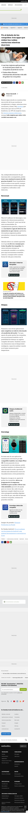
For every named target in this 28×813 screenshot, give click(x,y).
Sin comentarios (7, 82)
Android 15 (17, 729)
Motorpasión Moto (18, 776)
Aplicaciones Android (12, 539)
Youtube (14, 701)
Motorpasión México (19, 802)
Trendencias (5, 784)
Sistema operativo (6, 720)
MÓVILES (10, 5)
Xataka (3, 754)
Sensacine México (18, 798)
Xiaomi (3, 726)
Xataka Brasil (5, 798)
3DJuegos (16, 754)
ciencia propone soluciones (12, 113)
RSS (20, 701)
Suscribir (23, 689)
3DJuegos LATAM (18, 796)
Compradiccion (5, 788)
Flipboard (20, 83)
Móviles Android (6, 714)
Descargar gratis (15, 275)
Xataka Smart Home (6, 760)
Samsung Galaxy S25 (18, 677)
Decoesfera (4, 786)
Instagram (17, 701)
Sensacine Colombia (19, 800)
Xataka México (5, 796)
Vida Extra (16, 756)
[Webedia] (24, 1)
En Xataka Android (7, 291)
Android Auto (5, 729)
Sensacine (17, 764)
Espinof (16, 766)
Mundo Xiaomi (5, 763)
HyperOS (20, 27)
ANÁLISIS (3, 5)
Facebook (14, 83)
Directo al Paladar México (6, 803)
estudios (20, 106)
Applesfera (4, 758)
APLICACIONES (18, 5)
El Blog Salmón (18, 784)
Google (16, 723)
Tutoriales (17, 717)
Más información (5, 811)
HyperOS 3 (12, 27)
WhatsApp (5, 27)
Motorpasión (17, 774)
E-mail (22, 83)
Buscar (26, 739)
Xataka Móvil (5, 756)
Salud (22, 539)
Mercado (16, 720)
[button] (12, 94)
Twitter (17, 83)
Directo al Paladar (6, 774)
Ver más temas (6, 733)
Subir (22, 746)
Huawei (4, 723)
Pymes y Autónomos (19, 786)
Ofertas (16, 726)
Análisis (16, 714)
